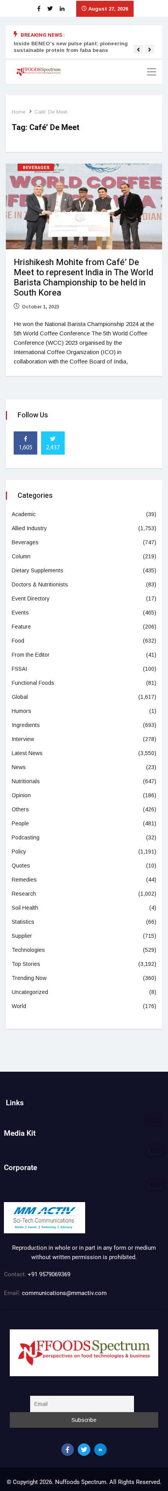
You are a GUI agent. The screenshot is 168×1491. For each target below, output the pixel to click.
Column (21, 556)
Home (18, 112)
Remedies (24, 879)
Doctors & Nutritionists (40, 584)
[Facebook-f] (67, 1449)
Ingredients (26, 725)
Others (20, 809)
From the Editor (31, 655)
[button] (138, 49)
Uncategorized (30, 992)
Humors (21, 711)
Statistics (23, 922)
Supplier (22, 936)
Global (20, 697)
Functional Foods (33, 683)
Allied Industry (29, 528)
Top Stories (26, 964)
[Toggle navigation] (151, 71)
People (20, 823)
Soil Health (25, 908)
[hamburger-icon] (153, 1120)
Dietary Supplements (37, 570)
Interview (23, 739)
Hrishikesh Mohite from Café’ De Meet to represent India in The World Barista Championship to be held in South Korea (83, 277)
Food (18, 641)
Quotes (21, 865)
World (19, 1006)
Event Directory (31, 598)
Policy (19, 851)
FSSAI (19, 669)
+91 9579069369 (49, 1274)
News (19, 767)
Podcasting (25, 837)
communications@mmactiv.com (63, 1293)
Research (24, 894)
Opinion (21, 795)
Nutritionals (26, 781)
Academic (24, 514)
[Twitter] (84, 1449)
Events (20, 612)
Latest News (27, 753)
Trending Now (29, 978)
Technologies (28, 950)
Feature (21, 626)
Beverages (36, 167)
